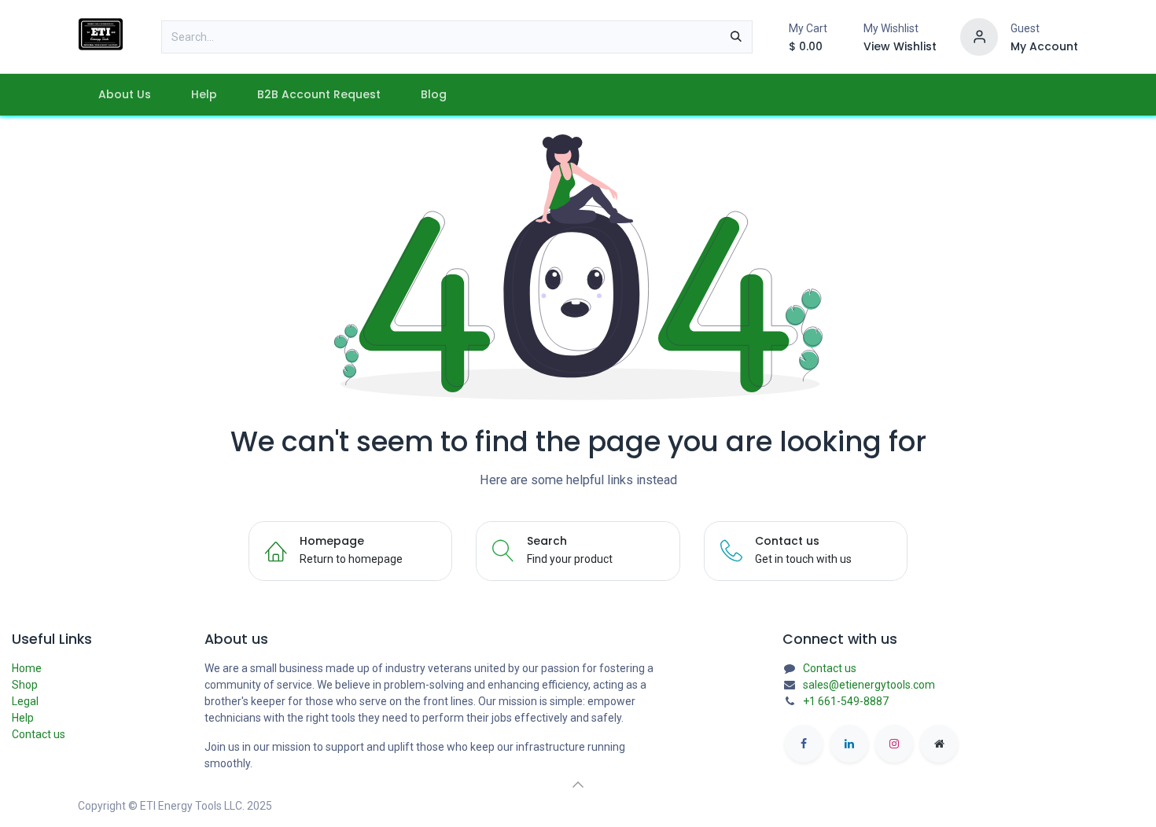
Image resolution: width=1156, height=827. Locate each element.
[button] (578, 784)
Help (23, 717)
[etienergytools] (939, 744)
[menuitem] (124, 95)
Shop (25, 684)
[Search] (736, 37)
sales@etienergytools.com (869, 684)
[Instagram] (894, 744)
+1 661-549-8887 (846, 701)
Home (27, 668)
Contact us (38, 734)
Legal (25, 701)
